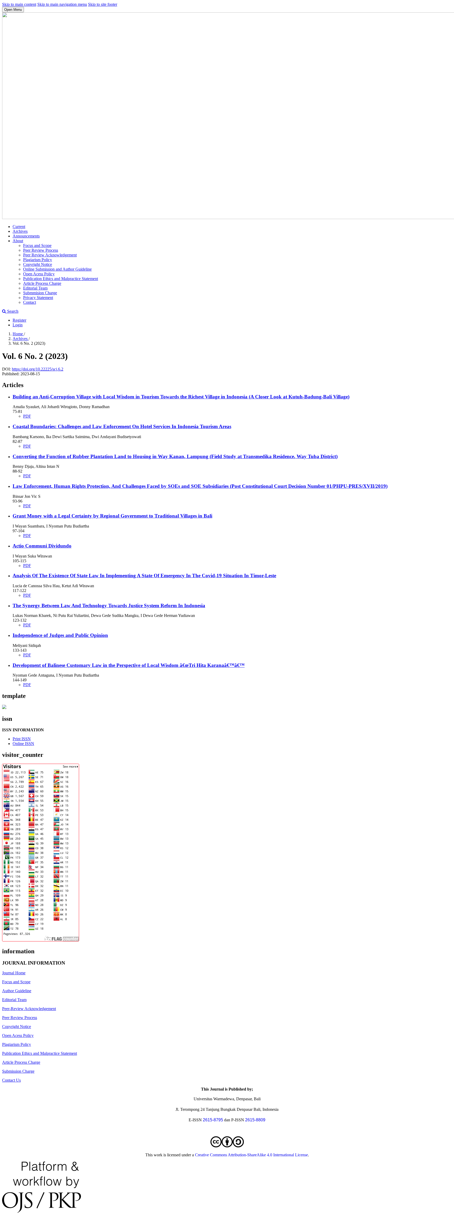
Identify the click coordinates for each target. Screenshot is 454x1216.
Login (18, 325)
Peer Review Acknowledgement (50, 255)
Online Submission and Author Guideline (57, 269)
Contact (29, 302)
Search (12, 311)
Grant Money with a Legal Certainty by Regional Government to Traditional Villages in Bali (112, 516)
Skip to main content (19, 4)
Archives (20, 231)
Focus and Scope (37, 245)
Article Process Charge (42, 283)
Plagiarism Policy (37, 259)
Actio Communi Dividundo (42, 546)
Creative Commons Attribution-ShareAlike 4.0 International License (251, 1155)
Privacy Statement (38, 297)
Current (19, 226)
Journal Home (13, 973)
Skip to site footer (102, 4)
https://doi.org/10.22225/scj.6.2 (37, 369)
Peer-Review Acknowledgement (29, 1008)
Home (18, 334)
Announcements (26, 236)
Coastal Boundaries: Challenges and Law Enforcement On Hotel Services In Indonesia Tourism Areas (122, 426)
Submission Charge (18, 1071)
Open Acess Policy (39, 274)
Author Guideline (16, 991)
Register (19, 320)
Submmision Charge (40, 293)
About (18, 241)
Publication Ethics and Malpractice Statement (60, 278)
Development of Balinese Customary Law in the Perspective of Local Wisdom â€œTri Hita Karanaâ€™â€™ (129, 665)
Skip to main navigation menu (62, 4)
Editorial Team (35, 288)
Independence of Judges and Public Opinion (60, 635)
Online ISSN (23, 743)
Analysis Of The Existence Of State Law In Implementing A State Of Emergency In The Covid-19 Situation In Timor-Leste (144, 575)
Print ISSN (22, 739)
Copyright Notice (37, 264)
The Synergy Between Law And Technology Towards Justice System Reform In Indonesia (109, 605)
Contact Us (11, 1080)
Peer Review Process (40, 250)
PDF (27, 416)
